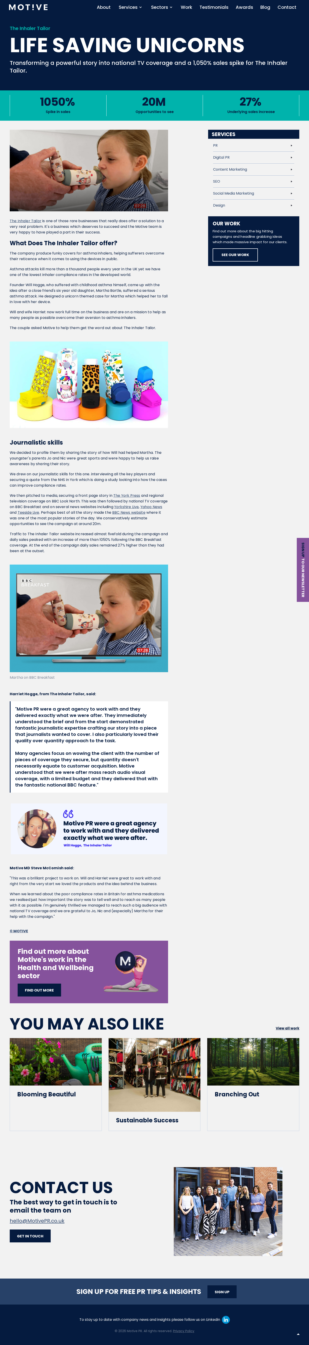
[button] (130, 7)
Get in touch (30, 1236)
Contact (287, 7)
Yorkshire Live (126, 506)
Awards (244, 7)
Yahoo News (151, 506)
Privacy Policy (183, 1331)
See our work (235, 254)
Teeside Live (28, 512)
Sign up (303, 549)
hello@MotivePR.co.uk (37, 1220)
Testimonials (214, 7)
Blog (265, 7)
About (104, 7)
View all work (287, 1028)
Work (186, 7)
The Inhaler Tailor (25, 221)
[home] (28, 7)
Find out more (39, 990)
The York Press (126, 495)
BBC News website (128, 512)
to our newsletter (303, 577)
